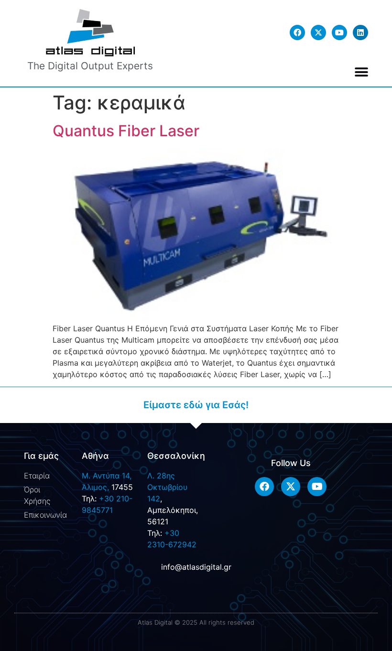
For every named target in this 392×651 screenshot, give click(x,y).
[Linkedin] (360, 32)
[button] (361, 72)
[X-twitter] (318, 32)
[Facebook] (297, 32)
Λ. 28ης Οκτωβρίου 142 (167, 487)
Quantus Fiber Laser (126, 130)
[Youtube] (339, 32)
